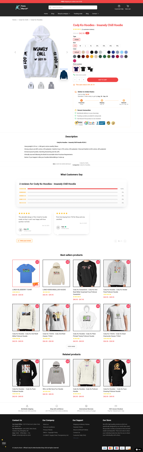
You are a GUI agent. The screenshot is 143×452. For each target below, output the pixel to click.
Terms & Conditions (49, 427)
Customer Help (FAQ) (79, 435)
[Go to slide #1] (31, 85)
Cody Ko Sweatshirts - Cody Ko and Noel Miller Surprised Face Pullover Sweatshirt (85, 292)
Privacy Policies (47, 430)
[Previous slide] (15, 52)
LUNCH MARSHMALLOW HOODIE (54, 290)
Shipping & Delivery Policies (81, 424)
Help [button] (139, 449)
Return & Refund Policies (80, 430)
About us (46, 424)
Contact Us (76, 432)
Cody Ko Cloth (23, 20)
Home (14, 20)
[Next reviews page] (125, 241)
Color (74, 49)
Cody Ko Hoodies (36, 20)
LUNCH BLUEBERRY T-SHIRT (22, 290)
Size (74, 42)
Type (74, 36)
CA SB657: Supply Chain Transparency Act (55, 435)
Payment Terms (78, 427)
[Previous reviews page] (115, 241)
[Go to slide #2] (41, 85)
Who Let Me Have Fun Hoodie (53, 389)
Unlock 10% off (4, 443)
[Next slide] (67, 52)
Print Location (77, 64)
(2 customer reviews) (88, 29)
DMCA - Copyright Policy (50, 432)
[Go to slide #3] (51, 85)
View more (71, 346)
